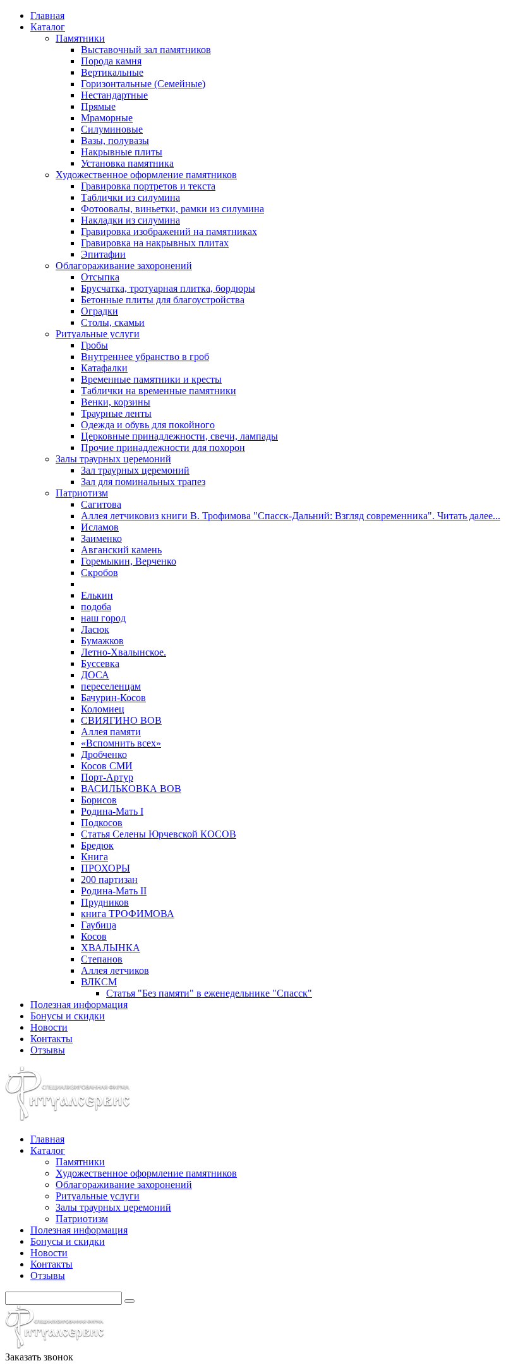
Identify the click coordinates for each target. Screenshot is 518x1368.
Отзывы (47, 1050)
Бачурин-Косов (113, 697)
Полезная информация (79, 1004)
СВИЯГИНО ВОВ (121, 720)
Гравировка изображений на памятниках (169, 231)
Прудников (105, 902)
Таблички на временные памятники (158, 390)
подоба (96, 606)
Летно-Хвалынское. (123, 652)
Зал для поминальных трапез (143, 481)
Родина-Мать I (112, 811)
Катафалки (104, 368)
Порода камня (111, 61)
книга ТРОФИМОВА (127, 913)
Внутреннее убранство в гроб (145, 356)
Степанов (102, 959)
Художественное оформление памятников (146, 174)
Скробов (99, 572)
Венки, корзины (115, 402)
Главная (47, 15)
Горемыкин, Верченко (128, 561)
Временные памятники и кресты (151, 379)
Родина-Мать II (114, 890)
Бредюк (97, 845)
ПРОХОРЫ (105, 868)
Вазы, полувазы (115, 140)
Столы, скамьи (113, 322)
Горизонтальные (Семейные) (143, 83)
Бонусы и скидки (67, 1016)
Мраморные (107, 117)
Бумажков (102, 640)
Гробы (94, 345)
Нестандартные (114, 95)
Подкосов (102, 822)
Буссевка (100, 663)
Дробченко (104, 754)
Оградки (99, 311)
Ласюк (95, 629)
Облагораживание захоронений (124, 265)
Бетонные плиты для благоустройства (162, 299)
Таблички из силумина (130, 197)
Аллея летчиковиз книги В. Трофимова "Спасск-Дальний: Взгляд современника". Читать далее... (290, 515)
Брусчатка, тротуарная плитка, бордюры (168, 288)
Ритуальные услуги (98, 333)
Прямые (98, 106)
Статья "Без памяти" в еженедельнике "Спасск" (209, 993)
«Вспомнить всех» (121, 743)
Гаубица (98, 925)
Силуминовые (112, 129)
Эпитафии (103, 254)
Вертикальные (112, 72)
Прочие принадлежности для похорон (163, 447)
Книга (94, 856)
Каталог (47, 26)
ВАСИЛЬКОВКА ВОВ (131, 788)
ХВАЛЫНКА (110, 947)
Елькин (97, 595)
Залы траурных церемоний (113, 458)
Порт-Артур (107, 777)
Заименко (101, 538)
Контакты (51, 1038)
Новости (49, 1027)
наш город (103, 618)
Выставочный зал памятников (146, 49)
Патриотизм (82, 493)
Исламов (100, 527)
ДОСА (95, 674)
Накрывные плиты (121, 152)
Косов (94, 936)
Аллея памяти (111, 731)
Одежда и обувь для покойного (148, 424)
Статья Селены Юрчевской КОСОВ (158, 834)
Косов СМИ (107, 765)
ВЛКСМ (99, 981)
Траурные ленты (116, 413)
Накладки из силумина (130, 220)
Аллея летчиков (115, 970)
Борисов (99, 800)
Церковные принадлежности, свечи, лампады (179, 436)
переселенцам (111, 686)
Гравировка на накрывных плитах (155, 242)
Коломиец (102, 709)
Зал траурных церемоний (135, 470)
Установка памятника (127, 163)
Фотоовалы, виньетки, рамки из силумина (172, 208)
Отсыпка (100, 277)
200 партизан (109, 879)
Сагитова (101, 504)
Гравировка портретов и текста (148, 186)
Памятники (80, 38)
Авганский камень (121, 549)
